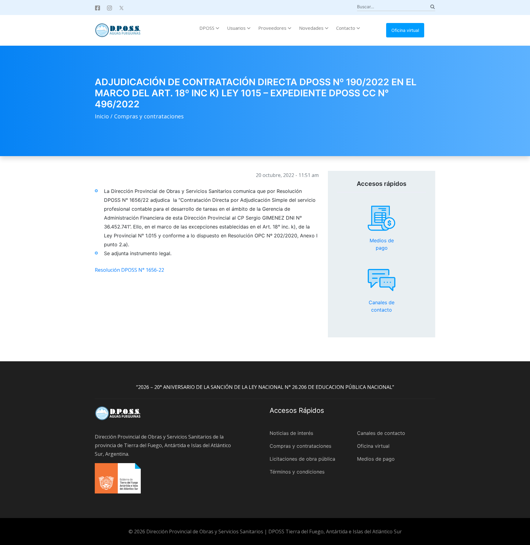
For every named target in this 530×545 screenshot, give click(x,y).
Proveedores (273, 28)
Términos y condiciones (297, 472)
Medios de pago (381, 218)
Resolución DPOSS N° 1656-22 (129, 270)
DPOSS (207, 28)
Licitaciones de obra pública (302, 459)
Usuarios (237, 28)
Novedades (312, 28)
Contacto (346, 28)
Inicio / (104, 116)
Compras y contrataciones (149, 116)
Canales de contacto (381, 280)
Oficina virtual (405, 30)
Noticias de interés (291, 433)
